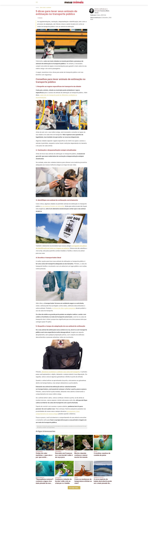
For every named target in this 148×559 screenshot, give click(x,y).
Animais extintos (98, 477)
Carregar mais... (74, 487)
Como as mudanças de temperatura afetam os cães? (83, 481)
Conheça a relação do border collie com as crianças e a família (63, 481)
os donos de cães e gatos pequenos (63, 308)
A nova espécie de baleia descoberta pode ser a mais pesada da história (103, 481)
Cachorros (58, 451)
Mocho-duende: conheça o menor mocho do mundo (80, 455)
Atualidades (39, 451)
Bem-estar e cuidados (45, 7)
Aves (75, 451)
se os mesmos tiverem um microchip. (52, 206)
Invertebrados (40, 477)
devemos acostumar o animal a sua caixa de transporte (61, 372)
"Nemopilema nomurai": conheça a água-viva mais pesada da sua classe (45, 481)
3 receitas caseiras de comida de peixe (102, 454)
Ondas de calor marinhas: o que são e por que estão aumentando (44, 455)
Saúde (37, 7)
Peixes (95, 451)
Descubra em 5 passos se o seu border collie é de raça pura (64, 455)
